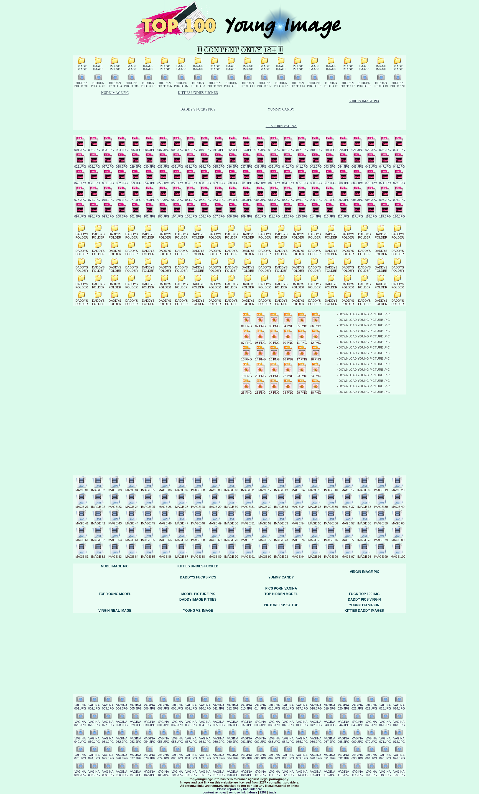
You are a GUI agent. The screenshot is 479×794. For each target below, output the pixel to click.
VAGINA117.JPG (357, 773)
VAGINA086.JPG (260, 756)
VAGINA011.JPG (219, 706)
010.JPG (205, 150)
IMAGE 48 (198, 523)
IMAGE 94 (298, 556)
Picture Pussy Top (281, 605)
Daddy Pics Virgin (364, 599)
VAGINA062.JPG (260, 740)
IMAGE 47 (181, 523)
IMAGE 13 (281, 490)
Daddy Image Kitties (197, 599)
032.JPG (177, 166)
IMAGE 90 (231, 556)
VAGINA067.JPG (330, 740)
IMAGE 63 (115, 540)
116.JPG (343, 216)
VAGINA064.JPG (288, 740)
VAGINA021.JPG (357, 706)
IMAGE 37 (348, 506)
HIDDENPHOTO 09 (214, 84)
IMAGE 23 (115, 506)
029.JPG (136, 166)
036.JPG (233, 166)
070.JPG (371, 183)
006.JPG (150, 150)
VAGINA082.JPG (205, 756)
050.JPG (94, 183)
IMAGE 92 (264, 556)
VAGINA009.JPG (191, 706)
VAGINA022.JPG (371, 706)
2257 (263, 792)
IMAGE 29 (214, 506)
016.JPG (288, 150)
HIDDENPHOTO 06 (164, 84)
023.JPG (385, 150)
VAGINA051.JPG (108, 740)
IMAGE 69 (214, 540)
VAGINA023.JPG (385, 706)
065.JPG (302, 183)
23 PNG (302, 376)
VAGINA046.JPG (371, 723)
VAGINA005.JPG (136, 706)
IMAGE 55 (314, 523)
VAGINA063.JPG (274, 740)
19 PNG (246, 376)
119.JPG (385, 216)
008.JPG (177, 150)
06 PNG (315, 326)
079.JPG (163, 199)
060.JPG (233, 183)
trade (272, 792)
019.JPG (330, 150)
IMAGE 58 (364, 523)
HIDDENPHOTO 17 (347, 84)
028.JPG (122, 166)
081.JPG (191, 199)
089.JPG (302, 199)
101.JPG (136, 216)
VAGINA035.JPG (219, 723)
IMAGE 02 (98, 490)
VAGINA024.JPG (399, 706)
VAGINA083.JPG (219, 756)
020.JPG (344, 150)
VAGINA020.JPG (344, 706)
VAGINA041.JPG (302, 723)
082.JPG (205, 199)
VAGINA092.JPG (344, 756)
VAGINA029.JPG (136, 723)
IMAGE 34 (298, 506)
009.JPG (191, 150)
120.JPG (399, 216)
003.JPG (108, 150)
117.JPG (357, 216)
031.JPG (163, 166)
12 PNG (315, 342)
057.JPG (191, 183)
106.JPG (205, 216)
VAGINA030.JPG (150, 723)
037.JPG (247, 166)
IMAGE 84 (131, 556)
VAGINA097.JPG (80, 773)
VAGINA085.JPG (247, 756)
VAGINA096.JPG (399, 756)
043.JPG (330, 166)
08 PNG (260, 342)
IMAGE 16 (331, 490)
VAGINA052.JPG (122, 740)
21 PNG (274, 376)
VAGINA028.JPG (122, 723)
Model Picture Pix (198, 594)
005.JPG (136, 150)
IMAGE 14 (298, 490)
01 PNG (246, 326)
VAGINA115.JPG (329, 773)
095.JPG (385, 199)
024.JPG (399, 150)
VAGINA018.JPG (316, 706)
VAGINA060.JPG (233, 740)
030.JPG (150, 166)
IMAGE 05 (148, 490)
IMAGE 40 (397, 506)
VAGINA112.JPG (288, 773)
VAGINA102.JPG (150, 773)
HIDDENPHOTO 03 (115, 84)
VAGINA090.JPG (316, 756)
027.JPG (108, 166)
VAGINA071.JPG (385, 740)
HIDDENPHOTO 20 (397, 84)
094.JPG (371, 199)
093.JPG (357, 199)
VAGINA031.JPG (163, 723)
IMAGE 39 (381, 506)
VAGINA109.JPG (247, 773)
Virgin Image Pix (364, 101)
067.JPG (330, 183)
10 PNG (288, 342)
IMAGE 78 (364, 540)
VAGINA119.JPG (385, 773)
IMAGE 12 (264, 490)
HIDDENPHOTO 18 (364, 84)
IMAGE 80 (397, 540)
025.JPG (80, 166)
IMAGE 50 (231, 523)
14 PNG (260, 359)
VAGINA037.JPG (247, 723)
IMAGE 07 (181, 490)
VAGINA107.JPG (219, 773)
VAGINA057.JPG (191, 740)
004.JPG (122, 150)
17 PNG (302, 359)
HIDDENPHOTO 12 (264, 84)
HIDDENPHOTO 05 (148, 84)
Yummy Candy (281, 109)
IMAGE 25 (148, 506)
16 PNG (288, 359)
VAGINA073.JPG (80, 756)
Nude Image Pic (115, 93)
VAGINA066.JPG (316, 740)
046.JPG (371, 166)
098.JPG (94, 216)
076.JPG (122, 199)
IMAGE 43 (115, 523)
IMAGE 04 (131, 490)
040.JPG (288, 166)
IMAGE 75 (314, 540)
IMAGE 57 (348, 523)
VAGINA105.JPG (191, 773)
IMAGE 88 (198, 556)
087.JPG (274, 199)
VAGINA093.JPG (357, 756)
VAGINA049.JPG (80, 740)
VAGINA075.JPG (108, 756)
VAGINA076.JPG (122, 756)
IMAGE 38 (364, 506)
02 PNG (260, 326)
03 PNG (274, 326)
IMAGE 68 (198, 540)
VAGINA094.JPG (371, 756)
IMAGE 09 (214, 490)
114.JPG (316, 216)
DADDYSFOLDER (81, 235)
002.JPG (94, 150)
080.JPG (177, 199)
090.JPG (316, 199)
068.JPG (344, 183)
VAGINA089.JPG (302, 756)
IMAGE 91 (248, 556)
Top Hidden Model (281, 594)
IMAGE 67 (181, 540)
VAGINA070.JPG (371, 740)
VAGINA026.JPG (94, 723)
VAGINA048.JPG (399, 723)
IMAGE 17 (348, 490)
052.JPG (122, 183)
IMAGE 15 (314, 490)
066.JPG (316, 183)
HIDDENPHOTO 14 (298, 84)
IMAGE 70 (231, 540)
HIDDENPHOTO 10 (231, 84)
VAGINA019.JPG (330, 706)
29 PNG (302, 392)
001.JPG (80, 150)
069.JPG (357, 183)
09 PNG (274, 342)
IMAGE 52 (264, 523)
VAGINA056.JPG (177, 740)
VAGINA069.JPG (357, 740)
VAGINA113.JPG (302, 773)
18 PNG (315, 359)
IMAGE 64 (131, 540)
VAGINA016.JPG (288, 706)
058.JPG (205, 183)
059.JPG (219, 183)
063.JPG (274, 183)
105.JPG (191, 216)
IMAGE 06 (165, 490)
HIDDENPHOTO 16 (331, 84)
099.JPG (108, 216)
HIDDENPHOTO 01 (81, 84)
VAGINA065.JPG (302, 740)
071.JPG (385, 183)
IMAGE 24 (131, 506)
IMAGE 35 (314, 506)
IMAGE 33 (281, 506)
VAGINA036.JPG (233, 723)
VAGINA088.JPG (288, 756)
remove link (237, 792)
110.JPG (260, 216)
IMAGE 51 (248, 523)
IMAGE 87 (181, 556)
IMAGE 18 (364, 490)
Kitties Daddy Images (364, 611)
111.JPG (274, 216)
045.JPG (357, 166)
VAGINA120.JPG (399, 773)
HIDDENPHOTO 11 (248, 84)
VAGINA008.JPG (177, 706)
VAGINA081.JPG (191, 756)
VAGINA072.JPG (399, 740)
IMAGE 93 (281, 556)
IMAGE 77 (348, 540)
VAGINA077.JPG (136, 756)
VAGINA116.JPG (343, 773)
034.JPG (205, 166)
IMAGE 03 (115, 490)
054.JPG (150, 183)
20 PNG (260, 376)
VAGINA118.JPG (371, 773)
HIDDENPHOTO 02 (98, 84)
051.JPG (108, 183)
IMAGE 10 (231, 490)
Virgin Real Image (114, 611)
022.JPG (371, 150)
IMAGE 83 (115, 556)
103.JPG (163, 216)
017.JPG (302, 150)
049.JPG (80, 183)
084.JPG (233, 199)
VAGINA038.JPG (260, 723)
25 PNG (246, 392)
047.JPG (385, 166)
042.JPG (316, 166)
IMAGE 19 (381, 490)
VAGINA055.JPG (163, 740)
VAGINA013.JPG (247, 706)
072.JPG (399, 183)
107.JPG (219, 216)
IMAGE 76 (331, 540)
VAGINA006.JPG (150, 706)
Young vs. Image (198, 611)
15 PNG (274, 359)
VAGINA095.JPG (385, 756)
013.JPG (247, 150)
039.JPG (274, 166)
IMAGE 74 (298, 540)
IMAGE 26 (165, 506)
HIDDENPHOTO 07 (181, 84)
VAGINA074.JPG (94, 756)
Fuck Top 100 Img (364, 594)
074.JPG (94, 199)
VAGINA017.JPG (302, 706)
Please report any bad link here (239, 789)
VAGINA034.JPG (205, 723)
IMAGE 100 (397, 556)
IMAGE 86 (165, 556)
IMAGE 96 (331, 556)
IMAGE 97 (348, 556)
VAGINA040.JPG (288, 723)
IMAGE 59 (381, 523)
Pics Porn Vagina (281, 126)
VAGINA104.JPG (177, 773)
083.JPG (219, 199)
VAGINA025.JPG (80, 723)
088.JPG (288, 199)
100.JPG (122, 216)
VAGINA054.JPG (150, 740)
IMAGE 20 (397, 490)
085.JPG (247, 199)
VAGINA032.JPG (177, 723)
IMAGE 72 (264, 540)
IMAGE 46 (165, 523)
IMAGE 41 (81, 523)
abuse (252, 792)
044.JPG (344, 166)
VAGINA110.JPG (260, 773)
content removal (214, 792)
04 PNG (288, 326)
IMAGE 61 (81, 540)
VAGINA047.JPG (385, 723)
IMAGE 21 (81, 506)
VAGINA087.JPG (274, 756)
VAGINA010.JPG (205, 706)
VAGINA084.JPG (233, 756)
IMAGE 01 (81, 490)
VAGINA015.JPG (274, 706)
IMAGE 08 (198, 490)
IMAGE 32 (264, 506)
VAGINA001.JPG (80, 706)
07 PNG (246, 342)
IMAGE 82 (98, 556)
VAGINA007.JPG (163, 706)
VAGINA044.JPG (344, 723)
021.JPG (357, 150)
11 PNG (302, 342)
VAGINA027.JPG (108, 723)
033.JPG (191, 166)
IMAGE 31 (248, 506)
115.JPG (329, 216)
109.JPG (247, 216)
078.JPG (150, 199)
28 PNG (288, 392)
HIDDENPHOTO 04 (131, 84)
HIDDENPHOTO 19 (381, 84)
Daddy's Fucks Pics (197, 109)
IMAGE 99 (381, 556)
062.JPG (260, 183)
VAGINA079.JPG (163, 756)
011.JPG (219, 150)
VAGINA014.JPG (260, 706)
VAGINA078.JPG (150, 756)
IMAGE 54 (298, 523)
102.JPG (150, 216)
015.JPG (274, 150)
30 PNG (315, 392)
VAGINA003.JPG (108, 706)
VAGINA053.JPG (136, 740)
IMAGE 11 (248, 490)
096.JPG (399, 199)
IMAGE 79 (381, 540)
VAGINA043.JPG (330, 723)
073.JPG (80, 199)
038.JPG (260, 166)
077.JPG (136, 199)
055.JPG (163, 183)
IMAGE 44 (131, 523)
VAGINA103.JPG (163, 773)
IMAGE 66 (165, 540)
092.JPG (344, 199)
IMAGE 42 (98, 523)
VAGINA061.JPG (247, 740)
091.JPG (330, 199)
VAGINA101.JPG (136, 773)
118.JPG (371, 216)
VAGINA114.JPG (316, 773)
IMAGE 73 (281, 540)
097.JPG (80, 216)
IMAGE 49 (214, 523)
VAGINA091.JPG (330, 756)
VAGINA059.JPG (219, 740)
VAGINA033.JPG (191, 723)
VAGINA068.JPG (344, 740)
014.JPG (260, 150)
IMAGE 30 (231, 506)
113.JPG (302, 216)
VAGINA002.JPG (94, 706)
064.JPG (288, 183)
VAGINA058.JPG (205, 740)
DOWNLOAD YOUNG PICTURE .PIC (364, 314)
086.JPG (260, 199)
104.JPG (177, 216)
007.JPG (163, 150)
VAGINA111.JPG (274, 773)
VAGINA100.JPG (122, 773)
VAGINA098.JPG (94, 773)
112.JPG (288, 216)
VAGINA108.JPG (233, 773)
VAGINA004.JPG (122, 706)
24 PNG (315, 376)
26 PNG (260, 392)
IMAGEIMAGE (82, 68)
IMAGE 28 (198, 506)
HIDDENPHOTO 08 (198, 84)
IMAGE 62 (98, 540)
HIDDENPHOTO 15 (314, 84)
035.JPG (219, 166)
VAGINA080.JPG (177, 756)
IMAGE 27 (181, 506)
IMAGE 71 (248, 540)
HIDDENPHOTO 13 (281, 84)
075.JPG (108, 199)
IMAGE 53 (281, 523)
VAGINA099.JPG (108, 773)
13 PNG (246, 359)
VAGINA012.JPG (233, 706)
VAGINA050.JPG (94, 740)
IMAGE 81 (81, 556)
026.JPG (94, 166)
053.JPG (136, 183)
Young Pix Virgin (364, 605)
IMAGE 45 (148, 523)
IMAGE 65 (148, 540)
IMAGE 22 (98, 506)
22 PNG (288, 376)
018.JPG (316, 150)
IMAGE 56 (331, 523)
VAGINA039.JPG (274, 723)
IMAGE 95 (314, 556)
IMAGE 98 (364, 556)
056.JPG (177, 183)
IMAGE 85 (148, 556)
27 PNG (274, 392)
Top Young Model (115, 594)
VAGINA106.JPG (205, 773)
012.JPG (233, 150)
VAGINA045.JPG (357, 723)
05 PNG (302, 326)
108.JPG (233, 216)
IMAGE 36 (331, 506)
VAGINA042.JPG (316, 723)
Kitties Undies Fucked (198, 93)
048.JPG (399, 166)
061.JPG (247, 183)
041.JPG (302, 166)
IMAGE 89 (214, 556)
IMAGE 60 (397, 523)
